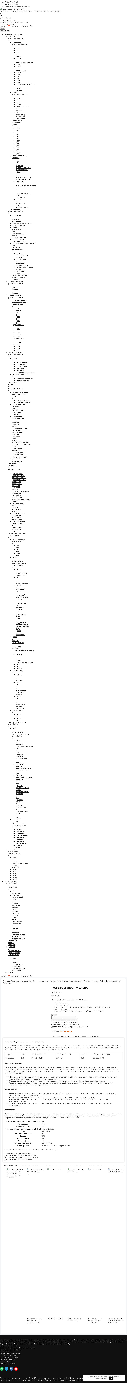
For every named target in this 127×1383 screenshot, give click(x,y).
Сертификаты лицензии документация (18, 937)
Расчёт (54, 1022)
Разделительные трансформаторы (15, 282)
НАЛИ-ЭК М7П (53, 1319)
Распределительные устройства (17, 723)
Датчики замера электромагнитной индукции (20, 491)
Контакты (9, 973)
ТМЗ (18, 64)
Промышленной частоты (19, 157)
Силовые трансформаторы (15, 38)
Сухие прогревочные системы (22, 255)
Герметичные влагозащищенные (20, 240)
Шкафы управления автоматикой (14, 851)
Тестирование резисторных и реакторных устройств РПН (18, 526)
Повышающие (19, 225)
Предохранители (20, 428)
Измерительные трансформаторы (15, 354)
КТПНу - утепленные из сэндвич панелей (21, 604)
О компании (16, 892)
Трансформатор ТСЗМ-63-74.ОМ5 (19, 1159)
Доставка (17, 921)
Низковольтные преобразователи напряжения (19, 303)
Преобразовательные (22, 223)
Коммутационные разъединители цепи (20, 394)
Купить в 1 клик (70, 1020)
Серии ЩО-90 (19, 846)
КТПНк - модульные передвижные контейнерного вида (22, 624)
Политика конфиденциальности (14, 1378)
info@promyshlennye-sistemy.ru (14, 22)
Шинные (20, 368)
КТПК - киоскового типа (21, 614)
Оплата (16, 913)
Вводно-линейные (20, 838)
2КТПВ (19, 669)
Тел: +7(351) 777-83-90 (9, 2)
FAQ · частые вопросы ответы (16, 903)
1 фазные (15, 292)
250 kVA (18, 546)
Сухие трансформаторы (19, 93)
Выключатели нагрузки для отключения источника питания (18, 409)
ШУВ (14, 869)
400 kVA (18, 550)
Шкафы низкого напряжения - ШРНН (21, 758)
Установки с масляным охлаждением (22, 262)
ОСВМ (19, 335)
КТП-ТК (18, 719)
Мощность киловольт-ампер (17, 122)
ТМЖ (19, 74)
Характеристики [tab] (21, 1042)
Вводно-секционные (21, 842)
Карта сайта (64, 1378)
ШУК (14, 873)
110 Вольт (18, 310)
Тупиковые (17, 710)
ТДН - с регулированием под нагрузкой (23, 193)
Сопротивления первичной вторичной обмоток (19, 483)
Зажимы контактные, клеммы (17, 432)
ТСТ (18, 345)
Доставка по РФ (57, 1027)
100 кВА (17, 129)
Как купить (15, 910)
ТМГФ (19, 72)
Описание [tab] (9, 1042)
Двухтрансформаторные (24, 651)
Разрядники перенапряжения (19, 455)
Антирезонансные (25, 378)
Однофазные (18, 325)
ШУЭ (14, 879)
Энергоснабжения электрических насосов (20, 277)
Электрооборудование (21, 981)
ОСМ (18, 329)
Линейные (21, 833)
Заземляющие (23, 380)
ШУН (14, 875)
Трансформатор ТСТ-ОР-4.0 (75, 1319)
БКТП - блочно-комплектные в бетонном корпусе (18, 643)
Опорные (21, 364)
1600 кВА (18, 153)
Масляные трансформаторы (19, 44)
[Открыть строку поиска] (31, 26)
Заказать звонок (7, 24)
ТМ (18, 48)
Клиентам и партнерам (12, 885)
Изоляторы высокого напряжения (17, 450)
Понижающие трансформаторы (15, 296)
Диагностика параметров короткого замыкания (18, 516)
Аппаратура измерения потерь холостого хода (17, 508)
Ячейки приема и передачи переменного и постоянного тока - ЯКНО (22, 809)
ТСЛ (18, 102)
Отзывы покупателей (17, 896)
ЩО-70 (19, 830)
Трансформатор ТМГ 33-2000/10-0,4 (34, 1320)
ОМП (18, 80)
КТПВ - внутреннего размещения (21, 572)
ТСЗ (18, 98)
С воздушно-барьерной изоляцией (21, 115)
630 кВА (18, 145)
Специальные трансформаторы (15, 210)
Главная (6, 981)
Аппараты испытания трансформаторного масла (21, 499)
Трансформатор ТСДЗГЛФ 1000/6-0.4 (20, 1155)
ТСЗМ (19, 347)
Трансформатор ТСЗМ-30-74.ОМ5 (14, 1174)
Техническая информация (14, 954)
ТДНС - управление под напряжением (22, 203)
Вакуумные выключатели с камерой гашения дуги (18, 421)
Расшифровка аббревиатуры (18, 970)
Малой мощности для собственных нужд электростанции (19, 232)
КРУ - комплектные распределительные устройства (20, 732)
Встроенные (22, 362)
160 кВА (17, 133)
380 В (18, 318)
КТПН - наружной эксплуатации (22, 594)
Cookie (105, 1378)
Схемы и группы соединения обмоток (17, 963)
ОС (18, 331)
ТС (18, 100)
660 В (18, 322)
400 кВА (18, 141)
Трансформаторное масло (21, 445)
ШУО (15, 877)
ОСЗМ (19, 337)
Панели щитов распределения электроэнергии (19, 823)
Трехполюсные (23, 400)
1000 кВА (18, 149)
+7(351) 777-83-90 (15, 1350)
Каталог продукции (13, 35)
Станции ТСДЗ (20, 272)
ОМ (18, 78)
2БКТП (19, 665)
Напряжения (18, 374)
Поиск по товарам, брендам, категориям (18, 11)
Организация (10, 881)
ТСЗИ (19, 343)
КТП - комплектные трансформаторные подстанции (20, 561)
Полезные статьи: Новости (12, 943)
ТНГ (18, 76)
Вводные (21, 832)
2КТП (19, 667)
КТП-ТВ (18, 715)
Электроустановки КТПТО (24, 268)
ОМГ (18, 82)
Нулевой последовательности (25, 371)
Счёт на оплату (66, 1031)
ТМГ (18, 50)
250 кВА (18, 137)
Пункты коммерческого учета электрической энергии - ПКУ (22, 792)
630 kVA (18, 554)
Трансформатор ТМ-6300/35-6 (95, 1319)
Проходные (22, 366)
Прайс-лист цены (15, 917)
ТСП (18, 351)
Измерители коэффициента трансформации (19, 476)
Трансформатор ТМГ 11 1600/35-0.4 (115, 1319)
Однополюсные (24, 402)
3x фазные (15, 288)
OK (111, 1379)
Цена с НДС (56, 992)
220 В (18, 314)
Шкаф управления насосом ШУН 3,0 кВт (22, 1157)
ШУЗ (14, 871)
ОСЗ (18, 333)
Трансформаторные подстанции (17, 534)
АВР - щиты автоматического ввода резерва (20, 862)
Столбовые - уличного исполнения (17, 218)
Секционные (22, 835)
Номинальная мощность (18, 540)
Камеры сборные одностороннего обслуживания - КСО (23, 769)
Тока (15, 359)
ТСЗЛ (19, 104)
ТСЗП (19, 349)
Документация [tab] (36, 1042)
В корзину (56, 1020)
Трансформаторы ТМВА (94, 981)
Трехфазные (18, 339)
